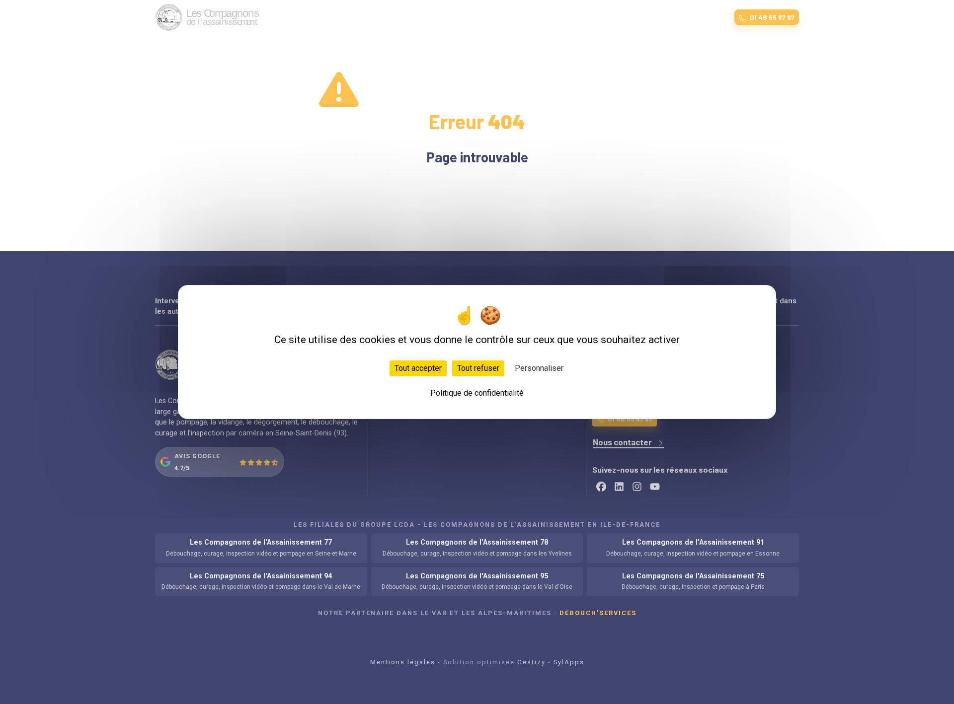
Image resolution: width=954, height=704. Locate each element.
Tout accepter (418, 368)
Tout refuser (478, 368)
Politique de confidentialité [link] (477, 393)
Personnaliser (539, 368)
